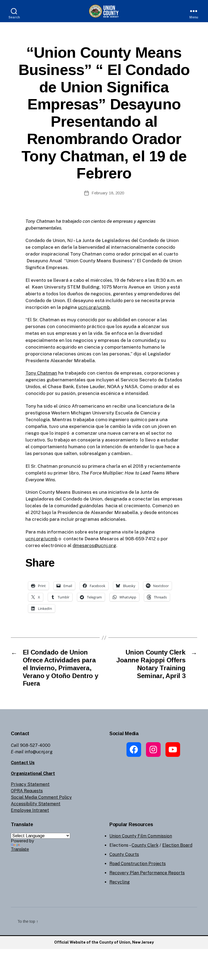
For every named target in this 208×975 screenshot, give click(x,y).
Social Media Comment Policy (41, 797)
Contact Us (23, 762)
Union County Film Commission (140, 836)
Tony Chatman (41, 373)
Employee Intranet (30, 810)
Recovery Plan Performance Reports (147, 872)
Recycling (119, 882)
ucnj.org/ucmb (94, 307)
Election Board (177, 845)
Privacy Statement (30, 784)
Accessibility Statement (35, 803)
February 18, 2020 (108, 193)
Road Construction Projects (137, 863)
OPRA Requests (27, 790)
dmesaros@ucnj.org (94, 545)
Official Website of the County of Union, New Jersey (104, 942)
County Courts (124, 854)
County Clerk (145, 845)
